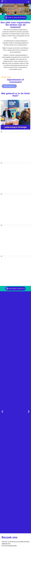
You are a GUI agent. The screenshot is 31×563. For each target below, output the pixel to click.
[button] (28, 2)
